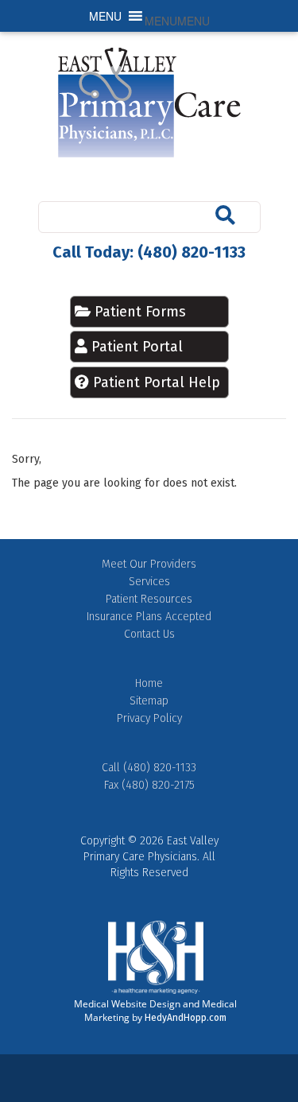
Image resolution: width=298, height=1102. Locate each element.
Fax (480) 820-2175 (149, 785)
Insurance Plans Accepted (149, 616)
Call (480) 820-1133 (149, 767)
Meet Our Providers (149, 564)
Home (149, 683)
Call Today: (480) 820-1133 (149, 252)
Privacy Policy (149, 718)
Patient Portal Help (156, 382)
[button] (177, 21)
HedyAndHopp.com (185, 1017)
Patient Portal (137, 346)
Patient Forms (138, 311)
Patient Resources (149, 599)
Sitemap (149, 701)
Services (149, 581)
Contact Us (149, 634)
